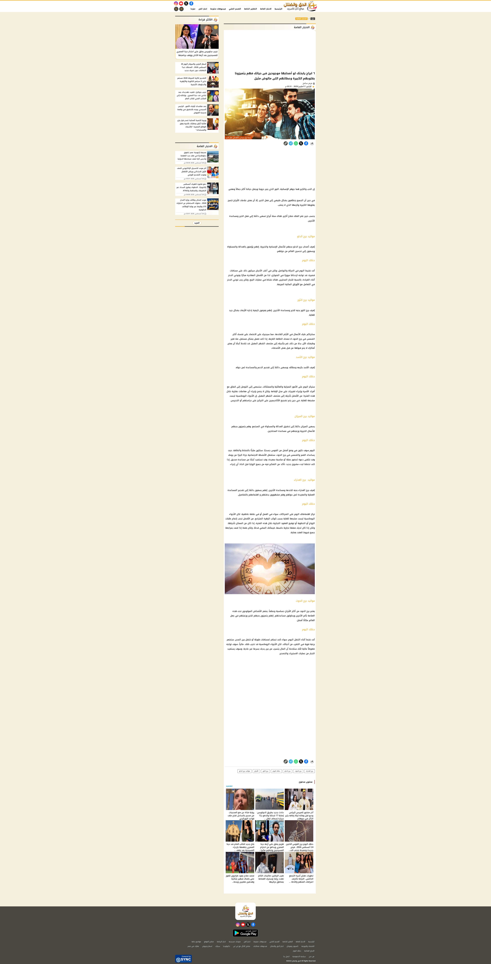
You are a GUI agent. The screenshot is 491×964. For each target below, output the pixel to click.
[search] (176, 9)
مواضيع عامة (196, 941)
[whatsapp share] (296, 143)
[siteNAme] (300, 6)
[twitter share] (301, 143)
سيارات (217, 946)
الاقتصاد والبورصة (307, 946)
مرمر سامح (308, 83)
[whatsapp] (286, 143)
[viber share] (291, 143)
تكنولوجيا (226, 946)
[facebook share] (306, 143)
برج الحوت (298, 771)
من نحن (311, 956)
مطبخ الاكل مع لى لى (241, 946)
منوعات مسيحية (235, 941)
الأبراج (256, 771)
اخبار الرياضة (221, 941)
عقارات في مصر (193, 946)
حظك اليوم (276, 771)
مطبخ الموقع (209, 941)
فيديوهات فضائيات (260, 946)
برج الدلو (287, 771)
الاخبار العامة (265, 9)
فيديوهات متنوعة (218, 9)
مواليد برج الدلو (244, 771)
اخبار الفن (202, 9)
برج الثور (265, 771)
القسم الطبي (235, 9)
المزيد (197, 223)
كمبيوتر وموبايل (292, 946)
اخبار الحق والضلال (276, 946)
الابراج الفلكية (309, 951)
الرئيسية (278, 9)
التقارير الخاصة (250, 9)
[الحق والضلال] (312, 18)
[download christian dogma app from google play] (245, 933)
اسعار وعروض (207, 946)
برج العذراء (309, 771)
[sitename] (245, 911)
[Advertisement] (270, 50)
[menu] (181, 9)
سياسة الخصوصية (299, 956)
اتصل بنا (286, 956)
